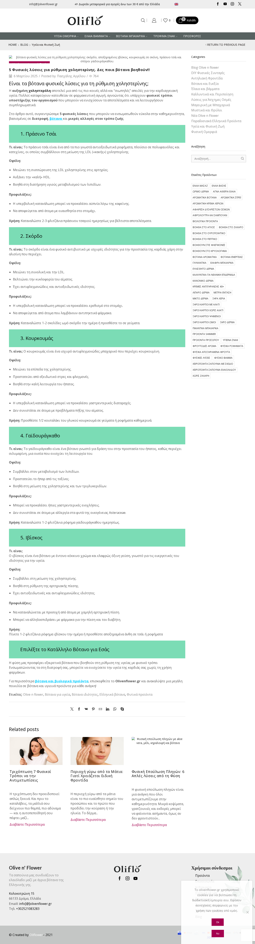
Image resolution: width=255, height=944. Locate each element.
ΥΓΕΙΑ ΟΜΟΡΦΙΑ (65, 36)
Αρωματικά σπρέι (231, 197)
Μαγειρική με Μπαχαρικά (210, 105)
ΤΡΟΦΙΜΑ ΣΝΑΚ (164, 36)
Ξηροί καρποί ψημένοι (207, 316)
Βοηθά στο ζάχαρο (231, 227)
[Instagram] (232, 4)
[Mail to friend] (100, 709)
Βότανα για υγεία (57, 694)
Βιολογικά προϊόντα (205, 221)
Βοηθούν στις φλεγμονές (209, 245)
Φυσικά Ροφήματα (231, 346)
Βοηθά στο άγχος (204, 227)
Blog (24, 45)
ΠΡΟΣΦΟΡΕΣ (192, 36)
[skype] (121, 709)
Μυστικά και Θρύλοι (206, 110)
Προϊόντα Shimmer (204, 334)
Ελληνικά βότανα (112, 694)
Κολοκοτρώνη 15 (21, 893)
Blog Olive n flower (205, 67)
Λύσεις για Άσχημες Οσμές (211, 99)
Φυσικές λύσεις (201, 357)
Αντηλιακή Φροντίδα (207, 78)
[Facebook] (218, 4)
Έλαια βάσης (219, 185)
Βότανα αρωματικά (205, 257)
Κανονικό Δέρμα (203, 280)
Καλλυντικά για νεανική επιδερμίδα (214, 274)
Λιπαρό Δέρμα (201, 292)
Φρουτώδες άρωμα (204, 346)
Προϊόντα (202, 875)
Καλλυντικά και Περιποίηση (212, 94)
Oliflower (36, 935)
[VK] (86, 709)
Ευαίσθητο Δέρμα (203, 268)
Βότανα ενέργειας (232, 257)
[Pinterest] (93, 709)
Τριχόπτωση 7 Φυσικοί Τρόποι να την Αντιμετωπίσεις (30, 776)
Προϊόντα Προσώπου (206, 340)
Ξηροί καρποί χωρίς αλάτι (208, 310)
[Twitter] (239, 4)
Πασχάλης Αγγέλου (71, 76)
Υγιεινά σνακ (230, 340)
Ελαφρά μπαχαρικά (221, 262)
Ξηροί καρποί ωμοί (204, 322)
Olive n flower (33, 694)
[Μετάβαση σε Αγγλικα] (188, 4)
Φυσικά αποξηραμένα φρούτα (211, 352)
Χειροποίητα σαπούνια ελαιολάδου (214, 369)
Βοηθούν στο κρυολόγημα (210, 251)
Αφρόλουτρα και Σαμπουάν (210, 215)
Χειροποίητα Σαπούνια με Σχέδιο (213, 363)
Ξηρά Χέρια (218, 298)
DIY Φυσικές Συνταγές (208, 73)
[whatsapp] (115, 709)
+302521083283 (27, 908)
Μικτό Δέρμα (200, 298)
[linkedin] (107, 709)
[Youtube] (225, 4)
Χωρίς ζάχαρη (201, 375)
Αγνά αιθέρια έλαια (224, 191)
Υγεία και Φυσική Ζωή (46, 45)
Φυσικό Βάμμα (223, 357)
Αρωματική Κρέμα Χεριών (208, 203)
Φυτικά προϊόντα (139, 694)
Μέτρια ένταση (222, 292)
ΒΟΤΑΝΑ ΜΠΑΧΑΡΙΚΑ (130, 36)
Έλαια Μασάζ (200, 185)
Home (12, 45)
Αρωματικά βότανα (205, 197)
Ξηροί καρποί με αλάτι (206, 304)
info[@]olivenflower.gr (43, 4)
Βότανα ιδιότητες (85, 694)
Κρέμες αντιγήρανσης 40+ (208, 286)
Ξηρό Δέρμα (227, 322)
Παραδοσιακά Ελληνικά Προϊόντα (216, 121)
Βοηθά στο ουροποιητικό (209, 233)
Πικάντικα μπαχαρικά (205, 328)
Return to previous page (226, 45)
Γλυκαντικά (199, 262)
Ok (217, 922)
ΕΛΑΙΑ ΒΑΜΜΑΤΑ (96, 36)
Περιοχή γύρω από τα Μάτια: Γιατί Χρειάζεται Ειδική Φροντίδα (97, 776)
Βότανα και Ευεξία (205, 83)
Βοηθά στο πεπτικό (205, 239)
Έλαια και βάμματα (205, 89)
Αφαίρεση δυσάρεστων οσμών (211, 209)
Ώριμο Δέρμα (201, 191)
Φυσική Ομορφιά (204, 132)
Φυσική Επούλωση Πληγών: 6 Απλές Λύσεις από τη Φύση (158, 773)
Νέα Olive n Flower (205, 115)
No (217, 933)
